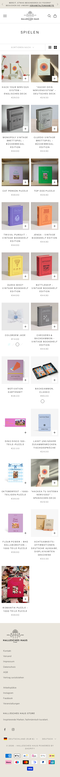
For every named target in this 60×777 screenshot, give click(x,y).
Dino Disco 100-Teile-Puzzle (15, 443)
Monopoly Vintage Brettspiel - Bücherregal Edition (15, 142)
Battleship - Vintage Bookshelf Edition (45, 288)
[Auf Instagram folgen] (13, 729)
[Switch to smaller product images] (55, 47)
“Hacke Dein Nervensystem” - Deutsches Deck (44, 90)
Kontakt (7, 650)
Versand (7, 656)
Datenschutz (9, 666)
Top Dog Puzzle (44, 191)
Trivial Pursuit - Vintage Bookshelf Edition (15, 237)
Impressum (8, 661)
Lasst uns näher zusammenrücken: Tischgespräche (44, 444)
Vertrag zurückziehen (13, 677)
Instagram (8, 692)
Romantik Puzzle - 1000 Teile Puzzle (15, 609)
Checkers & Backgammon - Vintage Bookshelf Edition (45, 340)
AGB (5, 672)
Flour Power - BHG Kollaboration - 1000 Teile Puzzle (15, 544)
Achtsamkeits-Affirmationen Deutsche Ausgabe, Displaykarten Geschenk (44, 548)
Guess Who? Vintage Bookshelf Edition (15, 288)
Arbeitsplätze (9, 687)
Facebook (8, 698)
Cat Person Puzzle (15, 191)
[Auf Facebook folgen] (4, 729)
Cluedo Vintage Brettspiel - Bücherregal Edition (45, 142)
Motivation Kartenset (15, 390)
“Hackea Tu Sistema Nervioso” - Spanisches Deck (44, 494)
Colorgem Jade (15, 335)
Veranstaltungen (11, 703)
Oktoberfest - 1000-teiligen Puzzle (15, 493)
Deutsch (47, 739)
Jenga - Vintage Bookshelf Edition (44, 236)
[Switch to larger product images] (49, 47)
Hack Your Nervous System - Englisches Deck (15, 90)
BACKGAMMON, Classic (44, 390)
